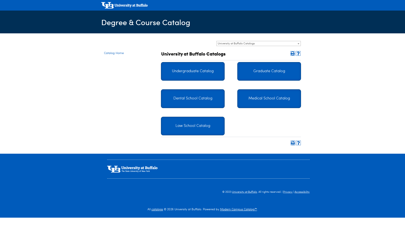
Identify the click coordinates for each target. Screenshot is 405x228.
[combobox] (258, 43)
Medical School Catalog (269, 98)
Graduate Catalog (269, 71)
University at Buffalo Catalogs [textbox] (236, 43)
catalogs (157, 209)
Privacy (288, 192)
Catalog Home (114, 53)
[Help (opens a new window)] (298, 53)
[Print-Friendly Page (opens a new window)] (292, 53)
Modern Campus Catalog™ (238, 209)
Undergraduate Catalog (193, 71)
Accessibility (302, 192)
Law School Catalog (193, 126)
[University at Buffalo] (124, 6)
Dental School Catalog (192, 98)
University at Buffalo (244, 192)
